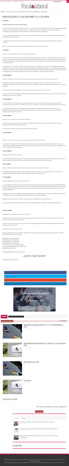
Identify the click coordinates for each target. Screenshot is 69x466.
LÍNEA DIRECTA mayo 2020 (31, 362)
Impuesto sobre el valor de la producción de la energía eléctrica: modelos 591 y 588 (24, 140)
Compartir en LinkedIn (9, 284)
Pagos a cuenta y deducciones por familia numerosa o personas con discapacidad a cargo (26, 168)
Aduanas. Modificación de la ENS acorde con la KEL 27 (16, 181)
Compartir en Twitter (9, 277)
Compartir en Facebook (10, 273)
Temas (23, 418)
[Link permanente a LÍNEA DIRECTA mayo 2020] (12, 368)
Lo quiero (6, 269)
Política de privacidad (37, 462)
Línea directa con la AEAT (11, 11)
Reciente (16, 418)
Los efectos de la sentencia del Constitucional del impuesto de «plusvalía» (38, 429)
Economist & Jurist (24, 459)
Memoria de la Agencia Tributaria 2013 (12, 229)
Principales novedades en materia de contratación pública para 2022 (37, 422)
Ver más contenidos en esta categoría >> (52, 407)
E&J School (55, 459)
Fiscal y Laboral (42, 459)
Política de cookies (48, 462)
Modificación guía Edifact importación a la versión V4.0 (16, 214)
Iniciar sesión (39, 411)
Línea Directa (27, 380)
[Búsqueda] (67, 1)
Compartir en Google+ (9, 280)
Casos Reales (33, 459)
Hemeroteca (15, 1)
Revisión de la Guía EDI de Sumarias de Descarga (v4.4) (17, 119)
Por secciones (7, 1)
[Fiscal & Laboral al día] (34, 6)
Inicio (2, 1)
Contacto (62, 462)
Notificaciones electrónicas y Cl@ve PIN (12, 155)
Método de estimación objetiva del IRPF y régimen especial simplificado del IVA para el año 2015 (27, 199)
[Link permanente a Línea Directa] (12, 387)
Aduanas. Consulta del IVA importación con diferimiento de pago (19, 54)
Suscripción (21, 1)
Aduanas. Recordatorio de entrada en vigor (15, 24)
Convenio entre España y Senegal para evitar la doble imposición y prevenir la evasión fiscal (26, 90)
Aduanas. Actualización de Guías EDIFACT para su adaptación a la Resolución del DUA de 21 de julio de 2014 (30, 79)
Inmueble (49, 459)
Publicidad (56, 462)
